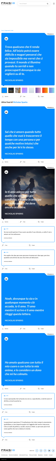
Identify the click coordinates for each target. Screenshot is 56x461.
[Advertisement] (28, 15)
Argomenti (7, 30)
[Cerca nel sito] (47, 3)
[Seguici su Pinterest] (45, 450)
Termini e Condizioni (13, 455)
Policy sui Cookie (33, 455)
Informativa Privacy (23, 455)
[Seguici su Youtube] (49, 450)
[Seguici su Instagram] (41, 450)
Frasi (2, 30)
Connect (51, 455)
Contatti (46, 455)
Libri (12, 30)
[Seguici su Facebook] (37, 450)
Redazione (40, 455)
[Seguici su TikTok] (53, 450)
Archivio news (4, 455)
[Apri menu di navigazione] (54, 4)
